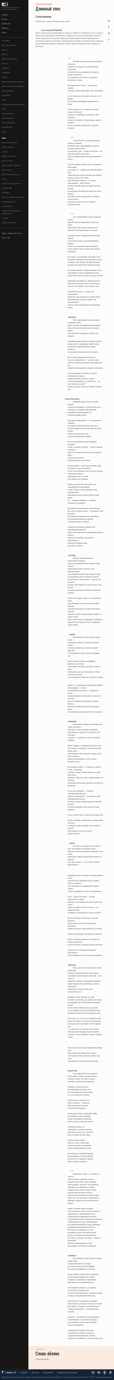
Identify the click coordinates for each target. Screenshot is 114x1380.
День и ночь (7, 161)
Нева (4, 100)
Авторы (4, 19)
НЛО (4, 109)
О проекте (24, 1372)
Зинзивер (6, 72)
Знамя (4, 77)
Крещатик (6, 95)
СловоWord (7, 206)
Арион (5, 151)
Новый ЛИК (7, 188)
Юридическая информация (104, 1377)
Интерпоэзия (8, 91)
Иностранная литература (13, 86)
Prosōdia (5, 40)
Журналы (5, 28)
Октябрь (6, 192)
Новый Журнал (8, 122)
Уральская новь (9, 222)
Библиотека (6, 23)
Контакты (35, 1372)
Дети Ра (5, 54)
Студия (5, 218)
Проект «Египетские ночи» (12, 233)
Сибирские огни (9, 201)
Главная (5, 14)
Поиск (4, 32)
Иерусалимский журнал (12, 81)
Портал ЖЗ (6, 237)
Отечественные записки (12, 197)
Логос (4, 179)
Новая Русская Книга (11, 183)
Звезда (5, 63)
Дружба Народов (9, 59)
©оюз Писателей (9, 142)
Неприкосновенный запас (13, 104)
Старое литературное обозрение (11, 212)
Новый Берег (8, 118)
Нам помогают (48, 1372)
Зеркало (5, 68)
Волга (4, 50)
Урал (4, 132)
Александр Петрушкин (44, 4)
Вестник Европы (9, 45)
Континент (7, 170)
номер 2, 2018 (65, 21)
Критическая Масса (10, 174)
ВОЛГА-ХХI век (8, 156)
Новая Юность (8, 113)
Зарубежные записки (11, 165)
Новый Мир (7, 127)
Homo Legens (7, 147)
